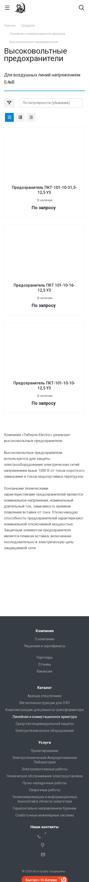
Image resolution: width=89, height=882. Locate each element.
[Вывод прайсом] (31, 117)
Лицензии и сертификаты (44, 646)
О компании (44, 639)
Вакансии (44, 671)
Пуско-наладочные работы (44, 783)
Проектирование (44, 751)
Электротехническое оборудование (44, 731)
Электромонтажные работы (44, 769)
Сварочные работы (44, 790)
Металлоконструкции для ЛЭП (45, 703)
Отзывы (44, 664)
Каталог (44, 687)
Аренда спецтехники (44, 696)
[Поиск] (81, 8)
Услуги (44, 742)
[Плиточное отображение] (9, 117)
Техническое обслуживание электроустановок (44, 776)
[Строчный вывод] (20, 117)
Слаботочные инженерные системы (44, 815)
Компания (45, 631)
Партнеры (45, 657)
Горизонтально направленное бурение (44, 808)
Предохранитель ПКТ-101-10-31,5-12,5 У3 (44, 190)
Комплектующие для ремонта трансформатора (44, 710)
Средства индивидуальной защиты (45, 724)
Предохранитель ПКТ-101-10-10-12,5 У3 (44, 385)
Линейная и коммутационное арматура (44, 717)
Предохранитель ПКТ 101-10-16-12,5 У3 (44, 288)
